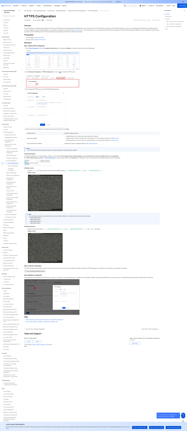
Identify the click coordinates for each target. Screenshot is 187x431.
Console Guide (50, 10)
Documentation (27, 10)
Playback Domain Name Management (77, 10)
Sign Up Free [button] (182, 5)
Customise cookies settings (173, 427)
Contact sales (36, 344)
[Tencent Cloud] (6, 5)
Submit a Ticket (45, 344)
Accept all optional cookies (139, 427)
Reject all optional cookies (156, 427)
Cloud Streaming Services (39, 10)
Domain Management (61, 10)
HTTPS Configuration (93, 10)
